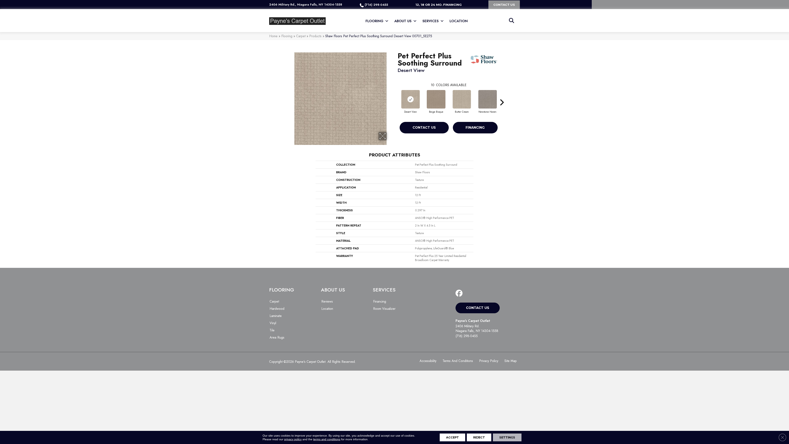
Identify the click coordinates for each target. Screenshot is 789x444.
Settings (507, 437)
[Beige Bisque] (436, 99)
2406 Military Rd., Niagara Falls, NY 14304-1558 (305, 4)
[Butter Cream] (462, 99)
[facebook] (460, 293)
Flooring (286, 36)
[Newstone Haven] (487, 99)
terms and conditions (326, 439)
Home (273, 36)
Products (315, 36)
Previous (395, 96)
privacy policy (293, 439)
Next (502, 96)
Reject (479, 437)
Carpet (301, 36)
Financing (475, 128)
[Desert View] (410, 99)
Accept (452, 437)
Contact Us (424, 128)
